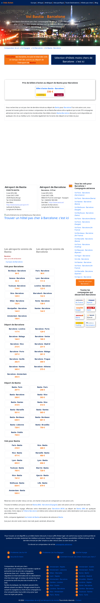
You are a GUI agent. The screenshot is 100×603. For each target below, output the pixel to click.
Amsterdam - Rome (86, 570)
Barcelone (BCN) (58, 509)
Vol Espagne (25, 48)
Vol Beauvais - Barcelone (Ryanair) (84, 251)
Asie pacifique (59, 3)
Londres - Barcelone (57, 588)
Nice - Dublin (54, 585)
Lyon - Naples (55, 576)
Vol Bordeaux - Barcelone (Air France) (84, 234)
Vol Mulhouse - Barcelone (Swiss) (84, 214)
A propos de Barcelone (14, 262)
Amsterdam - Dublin (86, 567)
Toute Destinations (72, 3)
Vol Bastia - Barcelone (53, 48)
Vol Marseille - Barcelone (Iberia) (84, 240)
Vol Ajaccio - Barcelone (83, 277)
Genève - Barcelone (86, 588)
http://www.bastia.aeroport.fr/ (17, 205)
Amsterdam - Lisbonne (58, 570)
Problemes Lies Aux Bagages (53, 552)
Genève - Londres (56, 582)
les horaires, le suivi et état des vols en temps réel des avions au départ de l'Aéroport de (26, 59)
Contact (78, 600)
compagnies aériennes (63, 544)
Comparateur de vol (11, 48)
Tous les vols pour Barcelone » (85, 282)
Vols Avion (8, 2)
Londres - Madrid (85, 576)
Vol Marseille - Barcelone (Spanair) (84, 272)
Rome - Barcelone (85, 585)
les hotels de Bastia (32, 517)
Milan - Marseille (56, 573)
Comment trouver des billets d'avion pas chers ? (78, 557)
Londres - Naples (85, 582)
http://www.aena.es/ (56, 202)
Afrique (40, 3)
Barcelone (67, 107)
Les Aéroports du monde (50, 600)
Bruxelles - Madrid (86, 579)
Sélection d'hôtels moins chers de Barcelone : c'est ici (73, 59)
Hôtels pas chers (87, 3)
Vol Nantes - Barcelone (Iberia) (83, 203)
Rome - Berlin (84, 573)
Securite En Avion (17, 557)
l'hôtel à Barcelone (30, 511)
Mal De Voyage (81, 552)
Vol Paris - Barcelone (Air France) (84, 228)
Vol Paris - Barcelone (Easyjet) (82, 223)
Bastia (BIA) (37, 505)
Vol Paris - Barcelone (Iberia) (85, 198)
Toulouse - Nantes (85, 592)
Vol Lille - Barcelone (82, 259)
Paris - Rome (54, 595)
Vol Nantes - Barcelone (83, 262)
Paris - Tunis (83, 595)
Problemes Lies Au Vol (19, 552)
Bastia (57, 107)
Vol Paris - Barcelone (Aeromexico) (82, 194)
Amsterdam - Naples (57, 567)
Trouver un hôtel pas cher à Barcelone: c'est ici (36, 218)
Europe (33, 3)
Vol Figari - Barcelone (82, 256)
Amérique (48, 3)
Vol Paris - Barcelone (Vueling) (82, 245)
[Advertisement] (50, 73)
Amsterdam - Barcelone (58, 579)
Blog (96, 3)
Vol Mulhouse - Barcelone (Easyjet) (84, 208)
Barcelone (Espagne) (49, 505)
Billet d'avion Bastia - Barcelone (50, 88)
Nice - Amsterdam (56, 592)
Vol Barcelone (37, 48)
